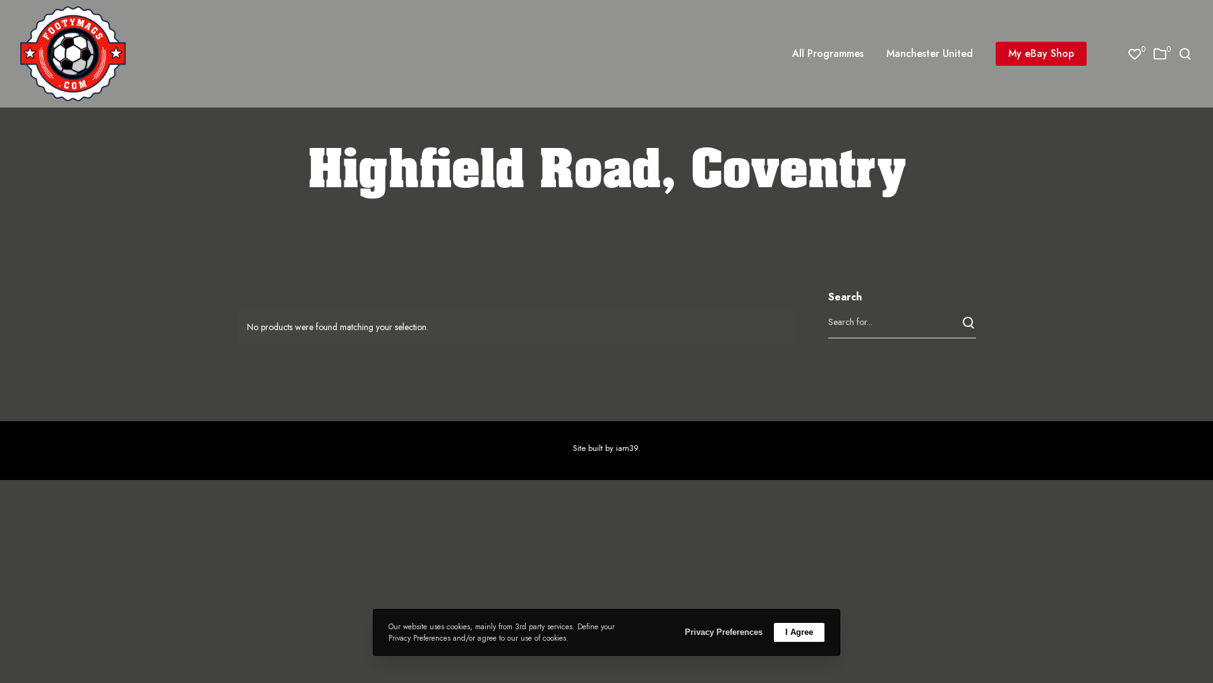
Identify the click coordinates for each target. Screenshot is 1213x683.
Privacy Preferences (724, 632)
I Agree (799, 632)
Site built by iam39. (607, 448)
